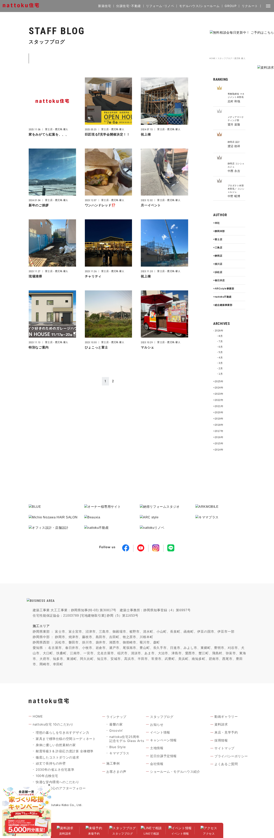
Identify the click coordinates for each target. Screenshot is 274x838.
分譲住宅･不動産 (128, 6)
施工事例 (113, 763)
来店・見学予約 (226, 732)
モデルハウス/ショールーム (199, 6)
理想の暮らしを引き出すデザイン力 (62, 733)
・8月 (219, 336)
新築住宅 (104, 6)
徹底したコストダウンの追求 (57, 757)
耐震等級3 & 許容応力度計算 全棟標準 (64, 751)
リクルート (250, 6)
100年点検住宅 (47, 776)
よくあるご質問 (226, 764)
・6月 (219, 346)
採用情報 (221, 740)
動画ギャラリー (226, 717)
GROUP (231, 6)
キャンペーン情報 (163, 740)
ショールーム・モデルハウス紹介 (175, 772)
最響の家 (116, 724)
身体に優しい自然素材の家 (56, 745)
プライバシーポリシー (231, 756)
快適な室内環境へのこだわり (57, 782)
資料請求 (221, 724)
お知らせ (156, 725)
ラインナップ (116, 717)
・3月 (219, 363)
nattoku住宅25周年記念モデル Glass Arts (126, 739)
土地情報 (156, 748)
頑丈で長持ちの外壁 (51, 763)
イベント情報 (160, 732)
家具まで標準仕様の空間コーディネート (66, 739)
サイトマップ (224, 748)
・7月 (219, 341)
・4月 (219, 357)
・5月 (219, 352)
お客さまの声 (116, 772)
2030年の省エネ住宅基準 (55, 770)
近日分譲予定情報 (163, 756)
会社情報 (156, 764)
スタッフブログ (225, 58)
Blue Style (117, 747)
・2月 (219, 368)
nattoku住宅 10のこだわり (53, 724)
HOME (212, 58)
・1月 (219, 373)
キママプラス (119, 753)
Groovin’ (116, 731)
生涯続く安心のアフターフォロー (61, 788)
